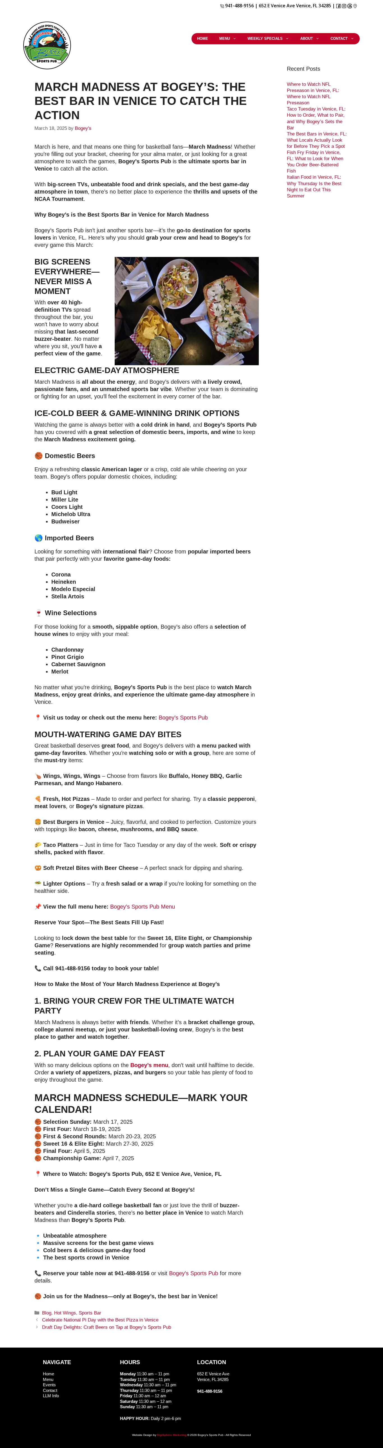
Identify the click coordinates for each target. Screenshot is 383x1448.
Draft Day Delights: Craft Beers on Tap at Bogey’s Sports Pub (106, 1327)
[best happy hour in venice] (338, 6)
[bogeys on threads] (350, 6)
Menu (224, 38)
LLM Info (51, 1395)
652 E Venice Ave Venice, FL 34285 (295, 6)
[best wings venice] (344, 6)
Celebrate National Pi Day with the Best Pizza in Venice (100, 1320)
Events (49, 1384)
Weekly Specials (265, 38)
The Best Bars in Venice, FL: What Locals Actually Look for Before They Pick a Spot (317, 140)
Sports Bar (90, 1313)
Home (202, 38)
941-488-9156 (239, 6)
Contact (339, 38)
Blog (46, 1313)
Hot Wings (65, 1313)
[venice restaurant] (355, 6)
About (306, 38)
